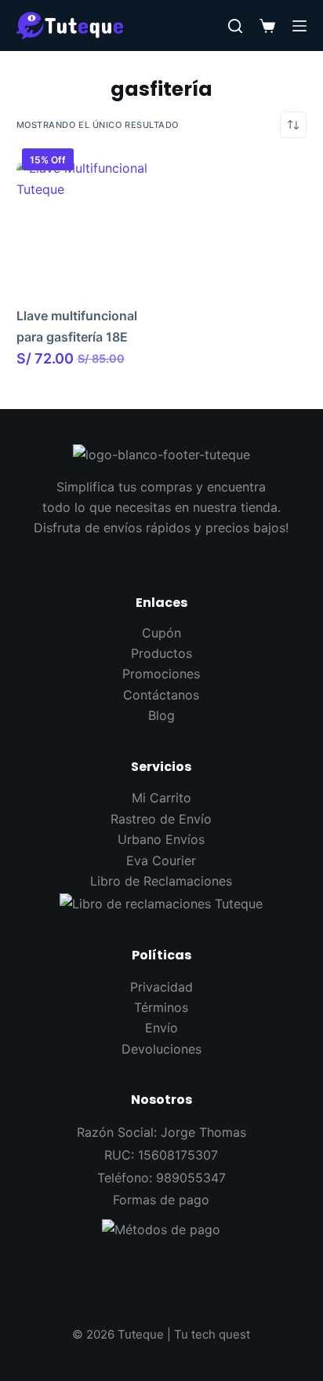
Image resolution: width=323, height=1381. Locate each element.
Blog (161, 715)
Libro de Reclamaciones (161, 881)
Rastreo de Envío (161, 819)
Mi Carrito (161, 798)
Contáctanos (161, 695)
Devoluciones (161, 1049)
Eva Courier (161, 860)
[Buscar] (235, 26)
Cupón (161, 633)
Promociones (161, 673)
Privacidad (161, 987)
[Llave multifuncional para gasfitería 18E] (86, 228)
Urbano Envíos (161, 839)
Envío (161, 1028)
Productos (161, 653)
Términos (161, 1007)
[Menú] (299, 26)
